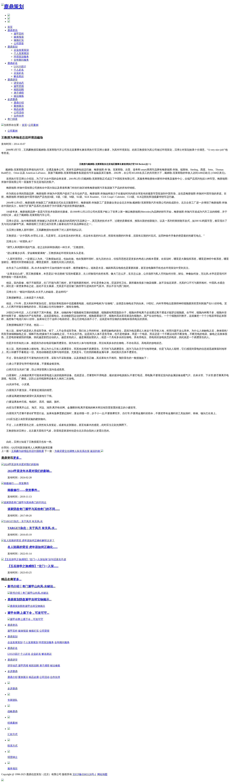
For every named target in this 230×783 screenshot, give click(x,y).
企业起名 (19, 73)
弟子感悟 (19, 92)
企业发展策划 (21, 50)
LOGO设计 (20, 66)
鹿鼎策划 (13, 46)
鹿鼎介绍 (19, 102)
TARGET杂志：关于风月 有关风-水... (32, 528)
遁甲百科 (19, 33)
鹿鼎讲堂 (13, 79)
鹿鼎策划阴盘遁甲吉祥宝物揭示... (29, 599)
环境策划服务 (21, 56)
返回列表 (95, 451)
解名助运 (19, 76)
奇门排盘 (13, 119)
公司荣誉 (19, 43)
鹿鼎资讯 (13, 30)
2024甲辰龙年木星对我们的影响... (30, 471)
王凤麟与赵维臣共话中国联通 (27, 451)
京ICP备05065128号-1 (84, 774)
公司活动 (19, 112)
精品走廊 (19, 109)
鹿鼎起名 (13, 63)
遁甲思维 (19, 86)
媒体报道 (19, 37)
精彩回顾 (19, 89)
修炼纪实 (19, 40)
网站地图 (102, 774)
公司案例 (33, 125)
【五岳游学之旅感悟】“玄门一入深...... (33, 566)
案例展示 (19, 106)
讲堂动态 (19, 83)
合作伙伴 (19, 115)
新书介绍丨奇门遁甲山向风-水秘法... (31, 586)
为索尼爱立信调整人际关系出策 (71, 451)
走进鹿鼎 (13, 99)
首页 (10, 27)
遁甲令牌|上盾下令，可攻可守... (28, 612)
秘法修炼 (19, 96)
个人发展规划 (21, 53)
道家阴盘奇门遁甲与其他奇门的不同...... (34, 509)
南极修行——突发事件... (24, 490)
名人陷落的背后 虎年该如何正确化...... (33, 547)
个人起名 (19, 69)
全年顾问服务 (21, 60)
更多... (17, 457)
